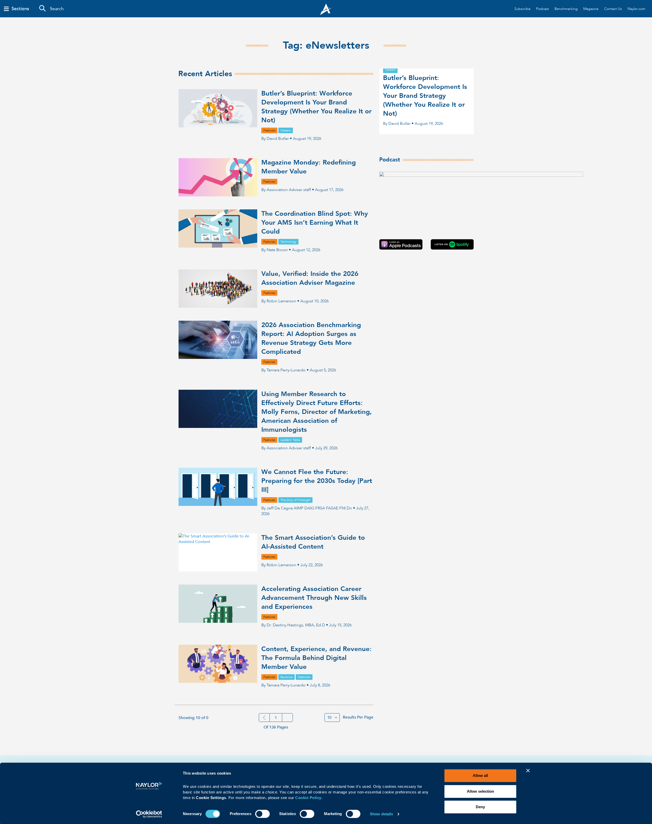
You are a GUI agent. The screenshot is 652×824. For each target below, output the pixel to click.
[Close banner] (528, 774)
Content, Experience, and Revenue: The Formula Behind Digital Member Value (316, 657)
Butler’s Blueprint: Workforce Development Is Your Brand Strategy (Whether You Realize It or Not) (316, 107)
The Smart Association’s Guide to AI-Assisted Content (313, 542)
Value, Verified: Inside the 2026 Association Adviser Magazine (309, 278)
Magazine (591, 8)
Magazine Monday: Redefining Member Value (308, 167)
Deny (480, 807)
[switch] (262, 813)
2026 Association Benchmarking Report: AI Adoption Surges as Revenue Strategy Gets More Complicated (311, 338)
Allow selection (480, 791)
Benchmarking (566, 8)
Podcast (542, 8)
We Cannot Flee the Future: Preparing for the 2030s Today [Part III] (316, 480)
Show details (381, 814)
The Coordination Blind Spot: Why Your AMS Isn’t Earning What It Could (314, 222)
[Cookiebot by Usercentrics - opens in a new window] (149, 814)
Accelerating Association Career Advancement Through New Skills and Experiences (314, 597)
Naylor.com (636, 8)
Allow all (480, 775)
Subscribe (522, 8)
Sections (20, 9)
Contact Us (613, 8)
